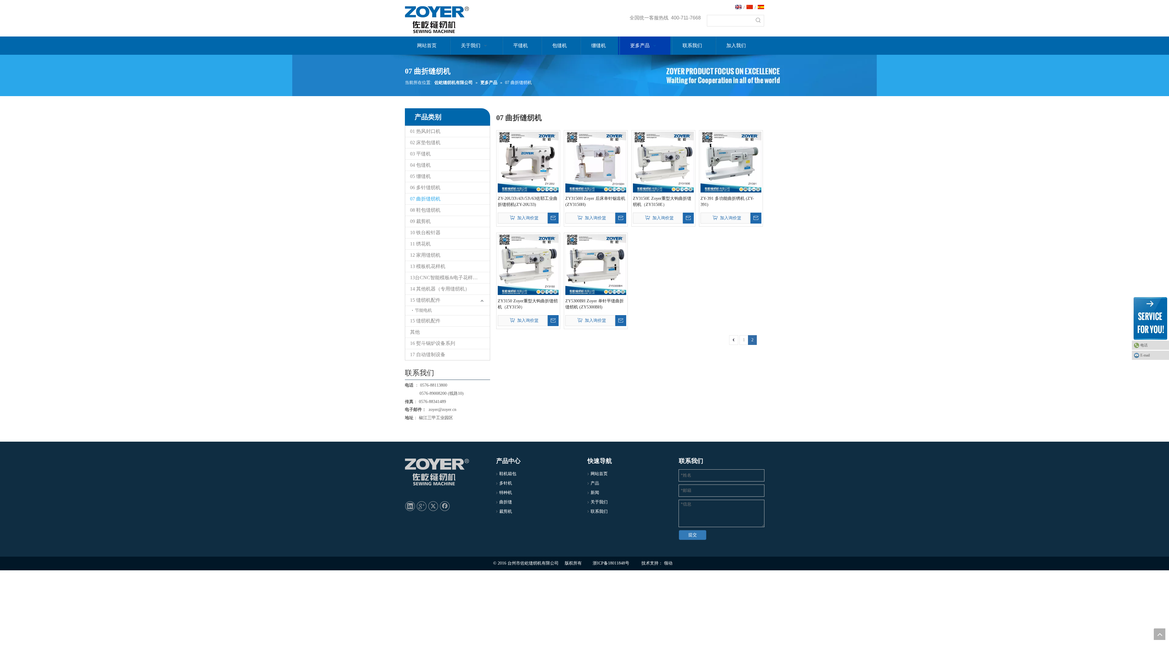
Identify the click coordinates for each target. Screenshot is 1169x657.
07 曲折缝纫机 (425, 198)
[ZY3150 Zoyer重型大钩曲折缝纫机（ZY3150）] (528, 264)
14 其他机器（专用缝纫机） (440, 288)
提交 (692, 535)
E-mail (1145, 355)
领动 (668, 563)
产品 (595, 483)
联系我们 (599, 511)
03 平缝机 (420, 153)
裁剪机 (505, 511)
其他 (415, 332)
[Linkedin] (410, 505)
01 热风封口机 (425, 131)
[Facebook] (445, 505)
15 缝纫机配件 (425, 300)
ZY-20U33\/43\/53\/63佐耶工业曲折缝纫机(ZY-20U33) (527, 201)
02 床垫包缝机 (425, 142)
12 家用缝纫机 (425, 255)
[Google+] (422, 505)
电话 (1144, 345)
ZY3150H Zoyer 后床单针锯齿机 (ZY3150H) (595, 201)
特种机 (505, 492)
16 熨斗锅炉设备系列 (432, 343)
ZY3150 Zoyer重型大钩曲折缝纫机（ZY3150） (528, 304)
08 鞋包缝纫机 (425, 210)
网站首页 (599, 473)
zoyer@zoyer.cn (441, 409)
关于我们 (599, 502)
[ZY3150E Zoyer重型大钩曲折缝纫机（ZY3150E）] (663, 162)
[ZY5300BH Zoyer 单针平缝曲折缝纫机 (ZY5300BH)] (595, 264)
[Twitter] (433, 505)
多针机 (505, 483)
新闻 (595, 492)
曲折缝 (505, 502)
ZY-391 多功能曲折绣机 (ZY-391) (727, 201)
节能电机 (423, 310)
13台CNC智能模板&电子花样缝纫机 (448, 277)
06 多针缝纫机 (425, 187)
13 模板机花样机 (427, 266)
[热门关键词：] (758, 20)
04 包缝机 (420, 165)
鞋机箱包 (507, 473)
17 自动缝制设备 (427, 354)
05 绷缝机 (420, 176)
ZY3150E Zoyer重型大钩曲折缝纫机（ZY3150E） (662, 201)
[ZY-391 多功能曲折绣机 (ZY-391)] (730, 162)
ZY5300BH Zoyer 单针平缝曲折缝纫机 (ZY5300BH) (594, 304)
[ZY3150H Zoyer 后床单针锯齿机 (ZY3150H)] (595, 162)
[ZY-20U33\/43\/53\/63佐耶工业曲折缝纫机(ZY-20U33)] (528, 162)
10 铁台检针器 (425, 232)
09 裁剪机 (420, 221)
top (1159, 634)
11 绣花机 (420, 243)
